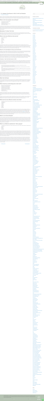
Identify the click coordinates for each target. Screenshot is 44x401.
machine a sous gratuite (35, 274)
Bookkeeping (34, 151)
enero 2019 (34, 83)
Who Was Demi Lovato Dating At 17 (37, 366)
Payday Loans (34, 301)
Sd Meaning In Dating (35, 309)
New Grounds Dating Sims (36, 287)
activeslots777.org (35, 97)
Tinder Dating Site (35, 334)
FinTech (34, 210)
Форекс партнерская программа (36, 384)
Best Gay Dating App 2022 (36, 133)
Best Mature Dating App (35, 142)
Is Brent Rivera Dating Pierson (36, 245)
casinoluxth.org (34, 155)
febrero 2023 (34, 40)
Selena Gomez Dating (35, 311)
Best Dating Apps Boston (35, 122)
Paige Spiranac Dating (35, 299)
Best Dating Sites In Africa (36, 129)
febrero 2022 (34, 53)
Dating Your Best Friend (35, 198)
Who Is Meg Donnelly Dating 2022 (36, 362)
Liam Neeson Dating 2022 (36, 268)
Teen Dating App (35, 330)
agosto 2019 (34, 75)
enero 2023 (34, 41)
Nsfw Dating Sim (34, 289)
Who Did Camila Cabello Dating (36, 351)
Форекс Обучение (35, 383)
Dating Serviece (34, 189)
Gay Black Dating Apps (35, 221)
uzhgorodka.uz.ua (35, 341)
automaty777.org (35, 110)
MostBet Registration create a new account (38, 24)
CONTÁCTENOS (30, 2)
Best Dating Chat (35, 123)
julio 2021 (34, 61)
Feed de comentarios (35, 391)
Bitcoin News (34, 143)
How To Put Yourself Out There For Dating (37, 240)
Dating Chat (34, 177)
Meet (33, 276)
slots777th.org (34, 319)
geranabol (34, 222)
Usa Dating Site (34, 340)
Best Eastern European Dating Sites (37, 132)
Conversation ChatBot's (35, 162)
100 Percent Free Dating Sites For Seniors (37, 89)
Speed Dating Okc (35, 323)
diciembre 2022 (34, 42)
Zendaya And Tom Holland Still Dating (37, 374)
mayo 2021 (34, 63)
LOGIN (34, 2)
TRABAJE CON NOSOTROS (25, 2)
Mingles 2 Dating (35, 279)
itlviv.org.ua (34, 255)
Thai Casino (34, 333)
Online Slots (34, 297)
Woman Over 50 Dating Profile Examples (37, 372)
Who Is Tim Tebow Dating (36, 365)
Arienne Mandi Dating (35, 108)
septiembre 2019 (35, 74)
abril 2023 (34, 38)
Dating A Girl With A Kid (35, 167)
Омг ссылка (34, 377)
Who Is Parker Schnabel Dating (36, 363)
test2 (33, 332)
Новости (34, 376)
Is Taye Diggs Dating (35, 252)
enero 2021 (34, 65)
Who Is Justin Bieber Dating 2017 (36, 355)
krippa (33, 263)
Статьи (33, 378)
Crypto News (34, 164)
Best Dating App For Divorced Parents (37, 118)
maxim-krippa (34, 275)
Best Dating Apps (35, 120)
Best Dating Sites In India (35, 130)
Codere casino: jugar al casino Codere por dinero (38, 25)
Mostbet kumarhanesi (35, 285)
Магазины (34, 375)
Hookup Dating (34, 232)
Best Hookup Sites (35, 140)
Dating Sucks (34, 197)
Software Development (35, 322)
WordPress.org (34, 392)
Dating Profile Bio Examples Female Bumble (38, 186)
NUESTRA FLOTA (20, 2)
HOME (5, 2)
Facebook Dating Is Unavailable (36, 209)
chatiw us (24, 111)
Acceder (34, 389)
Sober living (34, 321)
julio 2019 (34, 76)
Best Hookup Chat (35, 134)
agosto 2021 (34, 60)
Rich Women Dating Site (35, 307)
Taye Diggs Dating (35, 328)
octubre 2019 (34, 73)
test (33, 331)
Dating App (34, 174)
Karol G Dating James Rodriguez (36, 257)
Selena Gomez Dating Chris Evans (36, 312)
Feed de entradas (35, 390)
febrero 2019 (34, 82)
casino (33, 154)
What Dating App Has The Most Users (37, 344)
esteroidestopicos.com (35, 208)
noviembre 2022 (34, 43)
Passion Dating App (35, 300)
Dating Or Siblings (35, 185)
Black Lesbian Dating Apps (36, 145)
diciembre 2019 (34, 71)
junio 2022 (34, 49)
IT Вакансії (34, 253)
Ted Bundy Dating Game (35, 329)
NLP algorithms (34, 288)
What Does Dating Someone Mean (37, 345)
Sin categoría (2, 14)
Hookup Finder (34, 233)
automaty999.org (35, 111)
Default (33, 199)
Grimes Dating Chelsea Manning (36, 228)
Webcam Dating (34, 343)
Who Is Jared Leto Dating (35, 353)
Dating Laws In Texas (35, 184)
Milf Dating (34, 278)
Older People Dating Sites (36, 290)
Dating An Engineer (35, 173)
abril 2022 (34, 51)
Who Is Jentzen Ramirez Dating (36, 354)
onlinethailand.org (35, 298)
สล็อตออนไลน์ (34, 385)
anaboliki (34, 101)
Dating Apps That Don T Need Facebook (37, 176)
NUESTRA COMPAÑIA (9, 2)
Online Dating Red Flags (35, 296)
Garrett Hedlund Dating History (36, 220)
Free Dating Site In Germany (36, 218)
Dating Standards (35, 196)
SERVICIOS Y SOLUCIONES (15, 2)
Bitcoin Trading (34, 144)
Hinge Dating (34, 229)
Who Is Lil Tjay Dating (35, 361)
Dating (33, 165)
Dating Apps (34, 175)
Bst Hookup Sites (35, 152)
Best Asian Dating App (35, 112)
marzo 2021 (34, 64)
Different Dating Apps (35, 200)
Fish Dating (34, 211)
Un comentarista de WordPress (36, 29)
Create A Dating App (35, 163)
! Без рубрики (34, 87)
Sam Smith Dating (35, 308)
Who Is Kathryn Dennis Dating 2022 (37, 356)
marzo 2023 (34, 39)
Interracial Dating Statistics (36, 243)
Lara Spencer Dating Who (36, 265)
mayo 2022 (34, 50)
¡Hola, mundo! (42, 29)
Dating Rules (34, 188)
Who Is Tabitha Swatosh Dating (36, 364)
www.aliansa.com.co (35, 373)
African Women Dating (35, 99)
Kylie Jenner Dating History (36, 264)
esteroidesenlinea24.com (36, 207)
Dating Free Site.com (35, 178)
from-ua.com (34, 219)
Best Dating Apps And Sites (36, 121)
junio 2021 (34, 62)
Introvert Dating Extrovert (36, 244)
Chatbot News (34, 156)
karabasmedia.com (35, 256)
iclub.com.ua (34, 241)
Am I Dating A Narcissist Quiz (36, 100)
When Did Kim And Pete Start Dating (37, 350)
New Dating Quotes (35, 286)
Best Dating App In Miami (35, 119)
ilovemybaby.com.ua (35, 242)
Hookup (33, 230)
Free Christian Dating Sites (36, 217)
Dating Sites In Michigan (35, 195)
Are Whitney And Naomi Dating (36, 107)
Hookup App (34, 231)
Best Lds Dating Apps (35, 141)
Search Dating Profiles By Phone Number (37, 310)
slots (33, 318)
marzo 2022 (34, 52)
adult (33, 98)
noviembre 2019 (34, 72)
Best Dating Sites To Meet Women (36, 131)
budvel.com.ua (34, 153)
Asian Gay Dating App (35, 109)
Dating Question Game (35, 187)
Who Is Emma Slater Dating (36, 352)
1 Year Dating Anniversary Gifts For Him (37, 88)
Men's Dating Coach (35, 277)
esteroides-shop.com (35, 206)
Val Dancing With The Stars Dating (37, 342)
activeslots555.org (35, 96)
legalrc (33, 266)
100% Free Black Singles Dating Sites (37, 90)
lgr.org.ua (34, 267)
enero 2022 (34, 54)
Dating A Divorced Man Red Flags (36, 166)
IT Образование (34, 254)
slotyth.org (34, 320)
